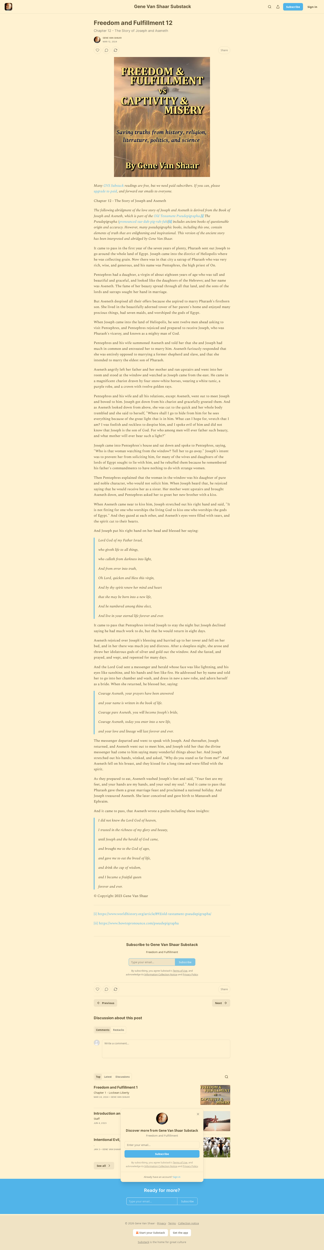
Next (218, 1003)
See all (101, 1166)
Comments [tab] (102, 1030)
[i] (202, 216)
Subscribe (293, 7)
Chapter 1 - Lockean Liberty (111, 1092)
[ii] (170, 221)
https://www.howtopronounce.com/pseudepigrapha (139, 923)
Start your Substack (152, 1232)
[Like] (97, 50)
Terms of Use (180, 1162)
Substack (143, 1242)
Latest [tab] (108, 1076)
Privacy (161, 1223)
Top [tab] (98, 1076)
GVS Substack (114, 185)
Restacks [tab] (118, 1030)
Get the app (180, 1232)
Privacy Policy (190, 1166)
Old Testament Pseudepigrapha (177, 216)
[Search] (269, 6)
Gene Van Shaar (112, 38)
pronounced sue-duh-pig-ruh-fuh (143, 221)
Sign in (312, 7)
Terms (172, 1223)
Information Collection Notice (160, 1166)
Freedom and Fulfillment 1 (116, 1087)
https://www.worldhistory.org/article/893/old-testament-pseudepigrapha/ (154, 914)
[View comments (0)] (106, 50)
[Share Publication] (278, 6)
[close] (198, 1114)
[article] (162, 1095)
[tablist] (110, 1030)
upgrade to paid (105, 191)
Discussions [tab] (123, 1076)
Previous (108, 1003)
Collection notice (188, 1223)
